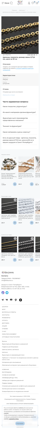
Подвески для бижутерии (10, 347)
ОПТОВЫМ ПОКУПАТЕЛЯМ (11, 337)
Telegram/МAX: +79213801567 (10, 278)
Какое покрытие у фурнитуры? (15, 106)
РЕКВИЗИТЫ (6, 317)
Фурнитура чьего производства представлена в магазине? (15, 119)
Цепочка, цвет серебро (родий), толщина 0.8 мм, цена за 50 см (9, 216)
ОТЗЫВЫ (5, 328)
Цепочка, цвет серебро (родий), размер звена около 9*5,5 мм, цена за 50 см (25, 217)
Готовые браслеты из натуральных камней (15, 391)
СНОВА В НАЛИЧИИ (8, 375)
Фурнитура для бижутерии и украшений (15, 344)
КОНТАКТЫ (5, 315)
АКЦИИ (4, 326)
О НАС (4, 331)
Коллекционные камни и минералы (13, 388)
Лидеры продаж (7, 383)
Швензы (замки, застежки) (10, 349)
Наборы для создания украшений (13, 380)
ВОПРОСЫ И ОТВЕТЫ (9, 312)
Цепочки (22, 10)
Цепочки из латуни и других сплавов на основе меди (19, 12)
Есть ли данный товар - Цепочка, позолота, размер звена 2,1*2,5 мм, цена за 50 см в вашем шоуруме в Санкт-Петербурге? (19, 140)
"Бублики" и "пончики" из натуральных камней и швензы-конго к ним (20, 358)
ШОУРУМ (5, 306)
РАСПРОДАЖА (6, 372)
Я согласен (20, 423)
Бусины (4, 341)
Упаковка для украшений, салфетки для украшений (18, 386)
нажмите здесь (14, 419)
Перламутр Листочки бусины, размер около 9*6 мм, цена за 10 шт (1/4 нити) (26, 176)
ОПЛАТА (5, 320)
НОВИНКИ (5, 369)
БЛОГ (3, 309)
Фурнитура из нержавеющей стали (13, 355)
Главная (14, 10)
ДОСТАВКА (5, 323)
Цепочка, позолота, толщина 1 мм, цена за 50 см (8, 255)
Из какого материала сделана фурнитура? (19, 112)
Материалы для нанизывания (11, 362)
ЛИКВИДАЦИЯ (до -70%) (9, 377)
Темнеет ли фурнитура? (12, 126)
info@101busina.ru (7, 280)
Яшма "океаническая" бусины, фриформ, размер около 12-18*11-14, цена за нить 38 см (9, 176)
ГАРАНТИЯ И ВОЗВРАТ (9, 334)
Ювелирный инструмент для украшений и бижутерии (19, 365)
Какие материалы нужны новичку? (16, 132)
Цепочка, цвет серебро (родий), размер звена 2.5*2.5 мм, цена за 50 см (25, 255)
